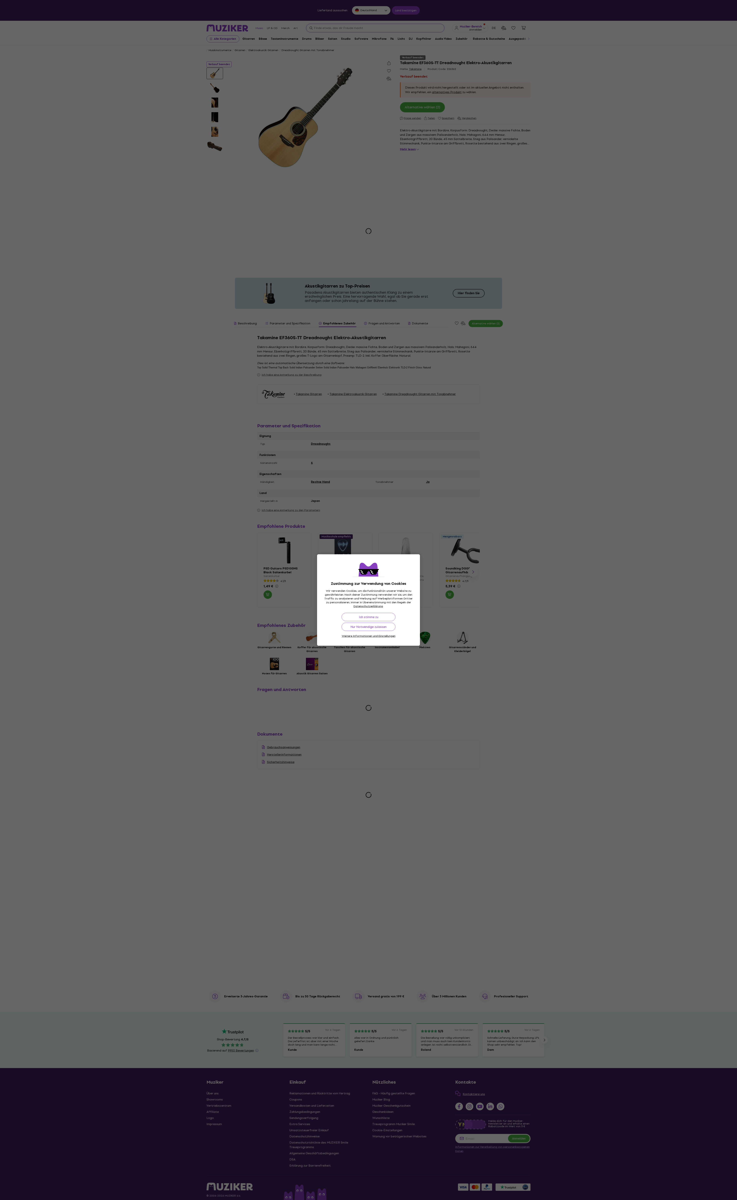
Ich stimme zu (368, 617)
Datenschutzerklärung (368, 606)
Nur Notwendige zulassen (368, 626)
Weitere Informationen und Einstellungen (368, 636)
